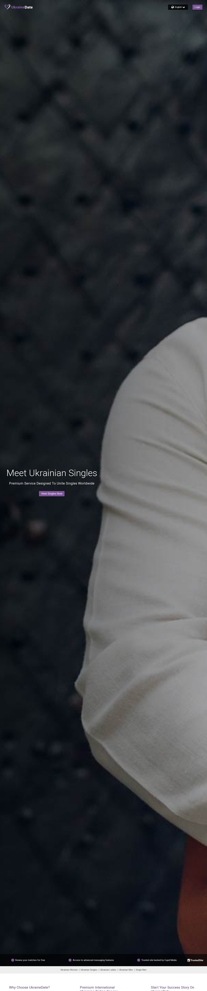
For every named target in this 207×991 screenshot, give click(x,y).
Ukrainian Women (69, 969)
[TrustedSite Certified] (196, 960)
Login (197, 7)
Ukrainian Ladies (108, 969)
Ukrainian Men (126, 969)
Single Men (141, 969)
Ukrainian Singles (89, 969)
